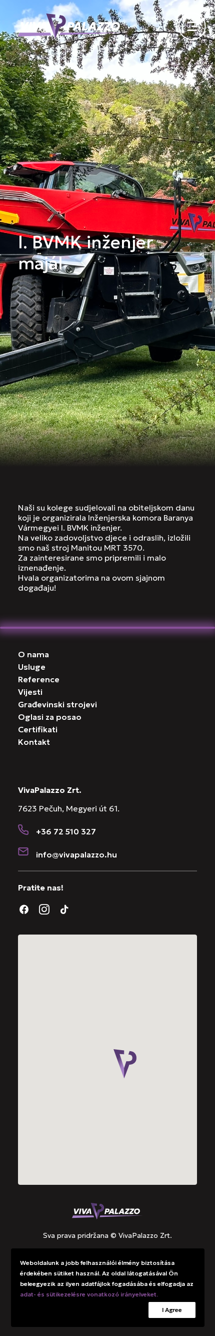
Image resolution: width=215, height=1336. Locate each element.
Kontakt (34, 742)
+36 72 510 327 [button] (66, 831)
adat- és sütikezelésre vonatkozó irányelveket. (89, 1294)
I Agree (172, 1309)
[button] (23, 830)
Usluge (32, 667)
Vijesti (30, 692)
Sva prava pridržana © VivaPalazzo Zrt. (107, 1235)
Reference (39, 679)
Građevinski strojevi (57, 704)
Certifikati (38, 729)
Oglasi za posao (50, 717)
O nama (33, 654)
